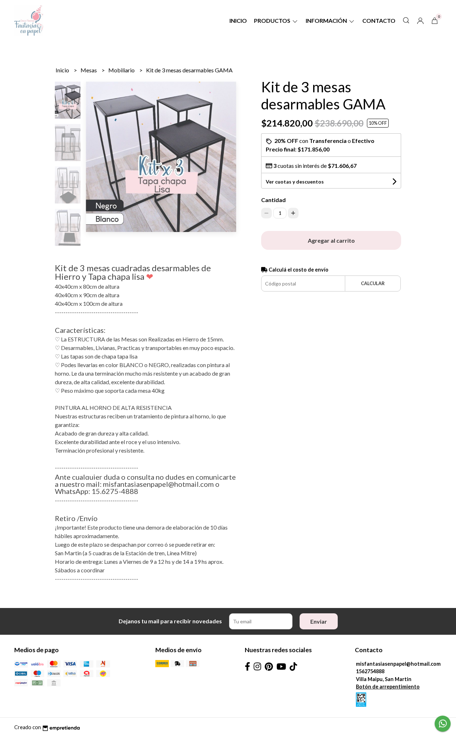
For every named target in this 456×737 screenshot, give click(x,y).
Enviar (318, 621)
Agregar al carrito (331, 240)
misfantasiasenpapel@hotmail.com (398, 664)
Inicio (238, 20)
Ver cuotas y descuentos (295, 182)
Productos (272, 20)
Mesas (89, 70)
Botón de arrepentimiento (388, 687)
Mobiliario (122, 70)
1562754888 (370, 671)
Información (327, 20)
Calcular (373, 283)
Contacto (378, 20)
